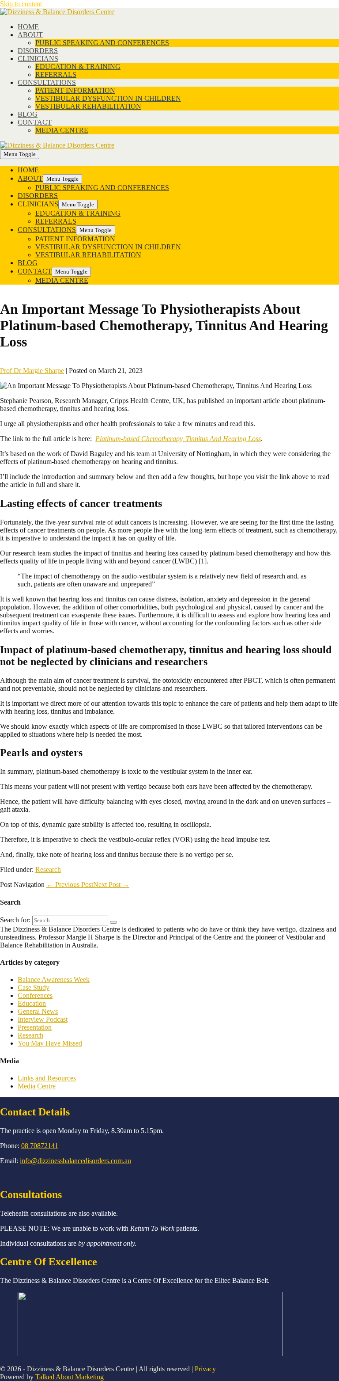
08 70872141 (39, 1145)
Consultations (47, 82)
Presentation (35, 1027)
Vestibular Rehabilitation (88, 106)
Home (28, 26)
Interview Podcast (43, 1019)
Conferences (35, 995)
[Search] (113, 922)
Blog (28, 114)
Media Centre (61, 130)
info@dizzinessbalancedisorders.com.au (75, 1160)
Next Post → (111, 884)
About (30, 34)
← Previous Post (69, 884)
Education (32, 1003)
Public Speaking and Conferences (102, 42)
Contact (35, 122)
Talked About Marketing (69, 1377)
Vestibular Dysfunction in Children (108, 98)
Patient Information (75, 90)
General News (38, 1011)
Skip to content (21, 4)
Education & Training (78, 66)
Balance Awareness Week (54, 979)
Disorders (38, 50)
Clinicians (38, 58)
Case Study (33, 987)
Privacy (205, 1369)
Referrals (55, 74)
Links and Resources (47, 1078)
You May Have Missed (50, 1043)
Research (48, 869)
